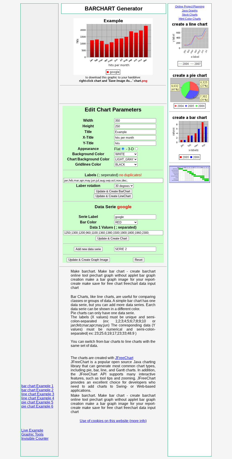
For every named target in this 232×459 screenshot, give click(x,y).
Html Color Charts (190, 18)
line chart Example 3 (37, 394)
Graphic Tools (32, 434)
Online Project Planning (189, 6)
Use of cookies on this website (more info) (113, 421)
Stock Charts (190, 14)
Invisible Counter (34, 438)
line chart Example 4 (37, 398)
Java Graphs (190, 10)
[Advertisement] (39, 72)
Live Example (32, 430)
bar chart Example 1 (37, 386)
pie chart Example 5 (37, 402)
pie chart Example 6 (37, 406)
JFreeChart (124, 358)
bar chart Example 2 (37, 390)
